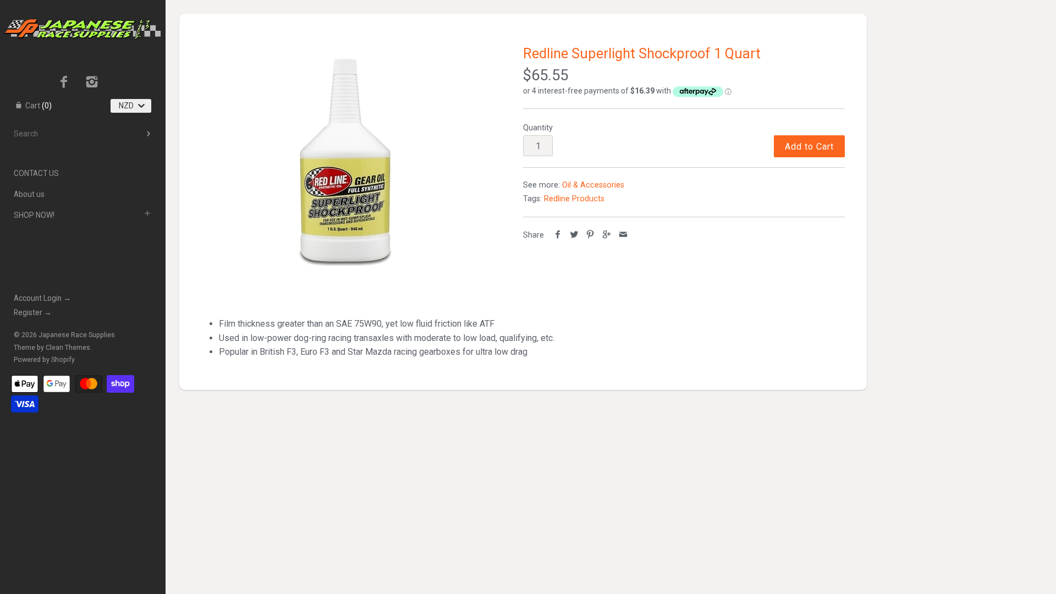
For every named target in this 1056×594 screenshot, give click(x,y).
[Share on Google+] (607, 235)
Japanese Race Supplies (76, 335)
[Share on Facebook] (558, 235)
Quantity (538, 128)
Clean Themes (68, 347)
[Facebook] (64, 83)
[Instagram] (92, 83)
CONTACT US (36, 173)
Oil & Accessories (593, 185)
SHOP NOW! (34, 215)
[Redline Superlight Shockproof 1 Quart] (346, 161)
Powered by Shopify (44, 360)
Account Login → (42, 298)
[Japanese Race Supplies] (82, 10)
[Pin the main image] (590, 235)
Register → (33, 312)
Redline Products (574, 199)
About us (29, 194)
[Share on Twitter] (574, 235)
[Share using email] (623, 235)
